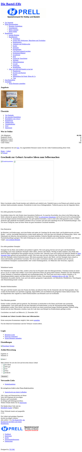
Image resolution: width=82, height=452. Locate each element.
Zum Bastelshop (10, 80)
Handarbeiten (17, 49)
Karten (15, 46)
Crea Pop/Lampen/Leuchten (22, 51)
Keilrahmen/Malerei (19, 53)
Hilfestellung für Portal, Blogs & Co (24, 76)
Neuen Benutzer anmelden (13, 338)
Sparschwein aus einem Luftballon (16, 392)
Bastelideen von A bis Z (12, 119)
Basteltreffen (17, 67)
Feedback (8, 434)
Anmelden (8, 82)
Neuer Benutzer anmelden (17, 83)
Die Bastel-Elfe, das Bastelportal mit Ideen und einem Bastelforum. (13, 421)
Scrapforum (16, 55)
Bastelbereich (13, 37)
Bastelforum (8, 33)
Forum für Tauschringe (20, 58)
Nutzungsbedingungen (12, 439)
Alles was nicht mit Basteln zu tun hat (21, 69)
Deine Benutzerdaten (11, 24)
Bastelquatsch (17, 42)
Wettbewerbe (9, 122)
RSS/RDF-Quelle (6, 408)
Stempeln (16, 48)
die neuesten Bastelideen (13, 117)
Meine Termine (13, 30)
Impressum (8, 128)
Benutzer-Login (10, 335)
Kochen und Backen (19, 73)
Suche (7, 438)
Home (3, 151)
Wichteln (15, 60)
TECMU (12, 449)
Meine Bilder (13, 31)
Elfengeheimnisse (18, 62)
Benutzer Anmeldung (15, 26)
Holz (14, 56)
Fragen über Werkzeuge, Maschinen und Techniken (29, 40)
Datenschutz (9, 441)
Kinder (15, 74)
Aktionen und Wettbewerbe (21, 44)
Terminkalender (10, 124)
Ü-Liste (15, 64)
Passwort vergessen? (11, 336)
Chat (14, 78)
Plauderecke (16, 71)
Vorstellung (16, 39)
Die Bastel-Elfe (11, 4)
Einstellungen (13, 28)
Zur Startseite (9, 22)
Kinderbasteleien (10, 384)
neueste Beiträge (14, 35)
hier (18, 148)
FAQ (6, 126)
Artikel (8, 151)
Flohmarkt (16, 65)
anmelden (37, 320)
